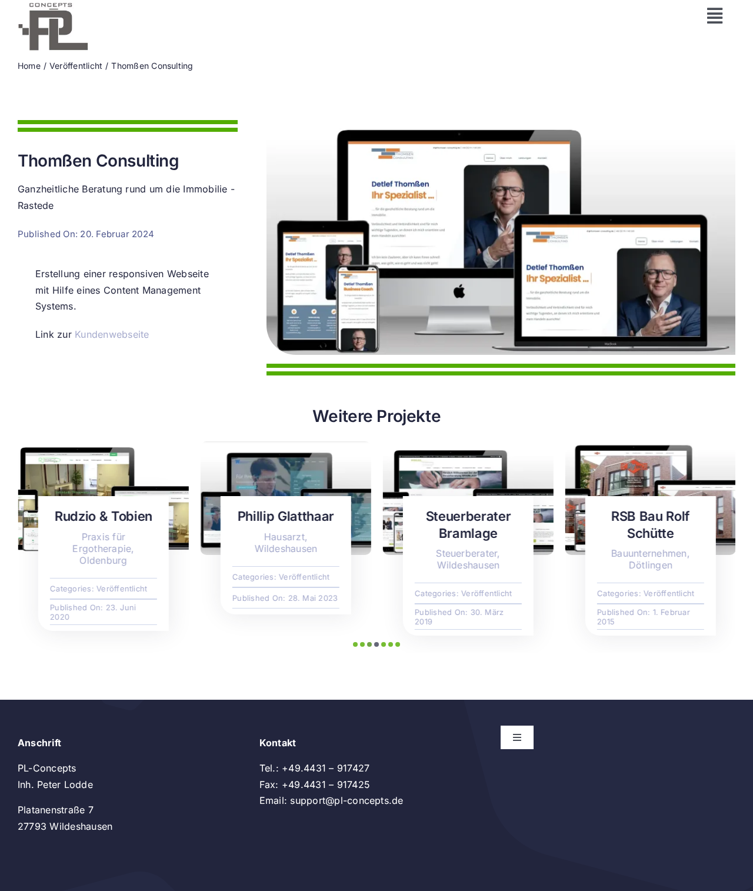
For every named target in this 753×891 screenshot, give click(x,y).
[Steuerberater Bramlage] (467, 447)
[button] (355, 644)
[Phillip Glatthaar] (285, 447)
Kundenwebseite (112, 334)
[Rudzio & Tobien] (103, 447)
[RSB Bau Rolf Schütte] (650, 447)
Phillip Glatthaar (285, 516)
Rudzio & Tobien (103, 516)
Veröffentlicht (121, 588)
